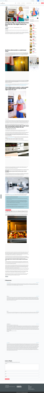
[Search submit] (38, 0)
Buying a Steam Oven (7, 5)
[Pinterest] (19, 386)
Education (3, 5)
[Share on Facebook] (5, 28)
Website (6, 376)
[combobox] (33, 18)
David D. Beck (8, 282)
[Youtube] (20, 386)
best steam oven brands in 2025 (17, 54)
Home (1, 5)
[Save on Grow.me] (8, 28)
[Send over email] (7, 28)
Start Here (6, 84)
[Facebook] (17, 386)
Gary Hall (8, 342)
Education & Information (17, 27)
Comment (6, 363)
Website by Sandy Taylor (25, 392)
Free (21, 27)
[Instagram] (18, 386)
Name (6, 371)
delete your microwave (11, 194)
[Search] (37, 18)
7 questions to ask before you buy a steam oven (15, 85)
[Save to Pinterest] (6, 28)
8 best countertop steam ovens (11, 137)
